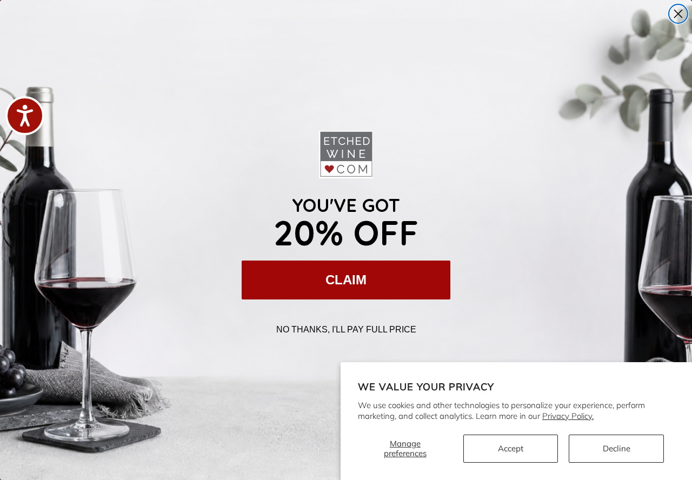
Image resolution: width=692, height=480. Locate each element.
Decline (616, 448)
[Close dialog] (678, 13)
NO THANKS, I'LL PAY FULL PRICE (346, 329)
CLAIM (346, 279)
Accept (510, 448)
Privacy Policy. (568, 416)
